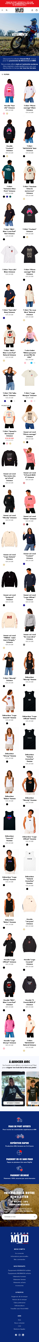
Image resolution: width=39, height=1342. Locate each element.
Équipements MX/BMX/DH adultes (19, 1270)
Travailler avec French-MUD (19, 1308)
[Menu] (2, 10)
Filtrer (6, 74)
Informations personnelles (19, 1256)
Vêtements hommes (19, 1276)
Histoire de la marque (19, 1299)
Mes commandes (19, 1259)
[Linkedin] (23, 1335)
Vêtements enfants (19, 1282)
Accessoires (19, 1285)
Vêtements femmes (19, 1279)
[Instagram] (19, 1335)
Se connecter (19, 1253)
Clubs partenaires (20, 1303)
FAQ (19, 1320)
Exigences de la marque (20, 1296)
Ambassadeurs (19, 1306)
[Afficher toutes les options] (34, 362)
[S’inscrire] (34, 1217)
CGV (19, 1326)
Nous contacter (19, 1323)
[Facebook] (16, 1335)
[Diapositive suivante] (35, 1089)
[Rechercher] (6, 10)
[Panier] (36, 10)
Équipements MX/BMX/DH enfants (19, 1273)
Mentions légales (19, 1329)
